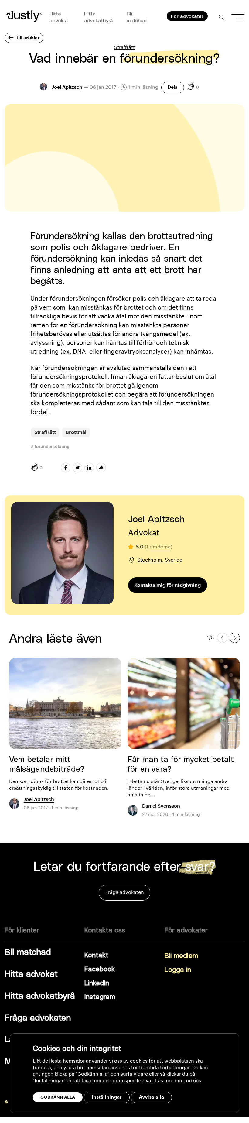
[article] (65, 737)
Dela (173, 87)
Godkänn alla (57, 1097)
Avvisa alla (151, 1097)
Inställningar (107, 1097)
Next (235, 637)
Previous (222, 637)
